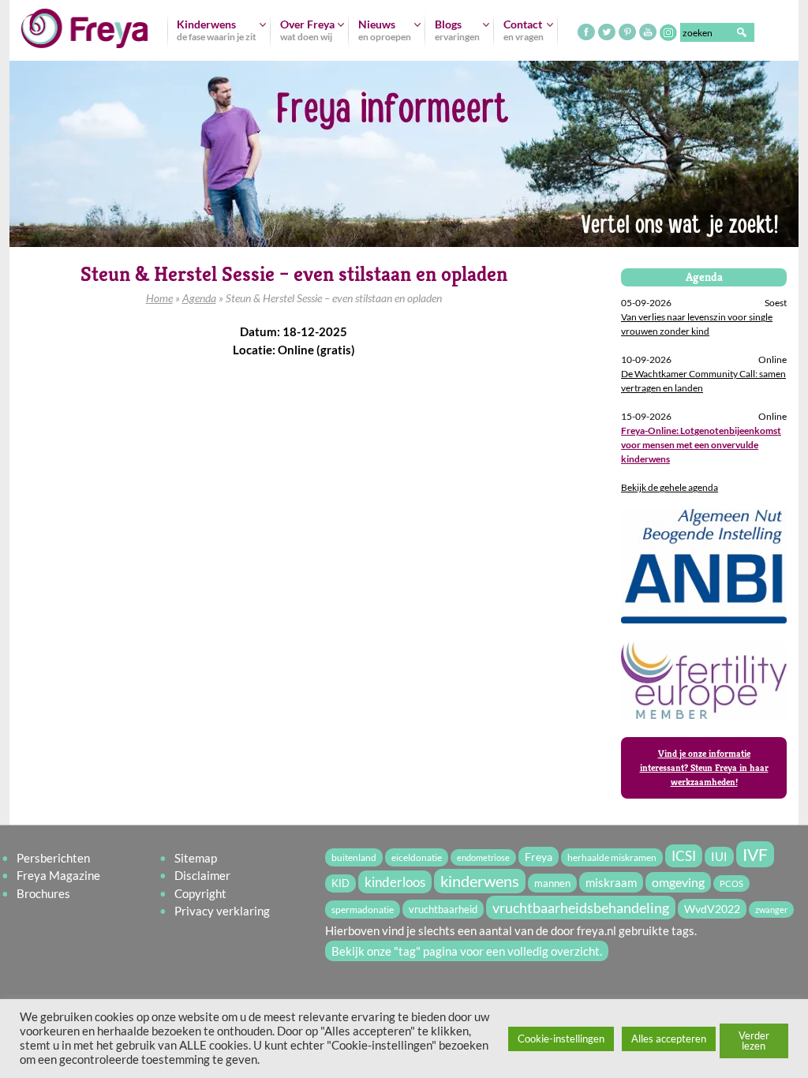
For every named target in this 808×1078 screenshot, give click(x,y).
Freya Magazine (58, 875)
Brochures (43, 893)
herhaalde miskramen (611, 857)
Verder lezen (754, 1040)
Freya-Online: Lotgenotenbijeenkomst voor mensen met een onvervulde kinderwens (701, 445)
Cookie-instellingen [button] (561, 1038)
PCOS (731, 883)
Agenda (199, 298)
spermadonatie (362, 909)
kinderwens (479, 881)
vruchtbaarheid (443, 909)
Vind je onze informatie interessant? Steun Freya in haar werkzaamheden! (704, 767)
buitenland (353, 857)
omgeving (678, 882)
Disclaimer (202, 875)
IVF (755, 854)
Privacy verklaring (222, 911)
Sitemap (195, 858)
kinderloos (395, 882)
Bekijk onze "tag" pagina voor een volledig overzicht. (466, 951)
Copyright (200, 893)
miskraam (611, 882)
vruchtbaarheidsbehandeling (580, 907)
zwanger (771, 909)
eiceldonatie (416, 857)
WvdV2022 (712, 908)
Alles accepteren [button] (668, 1038)
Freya (538, 856)
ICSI (683, 856)
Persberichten (53, 858)
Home (159, 298)
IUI (719, 856)
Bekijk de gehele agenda (669, 487)
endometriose (483, 857)
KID (340, 883)
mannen (552, 883)
